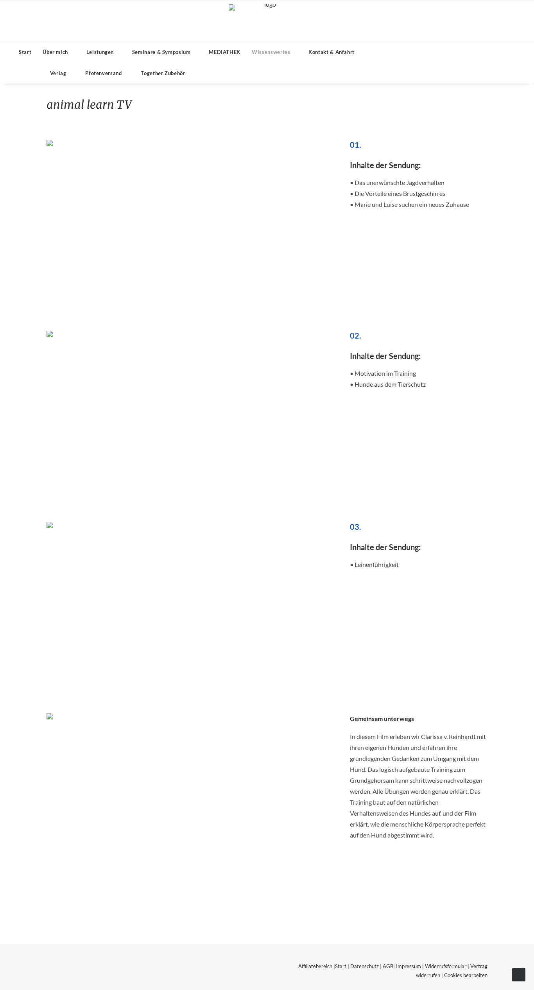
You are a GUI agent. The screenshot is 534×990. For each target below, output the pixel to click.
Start (25, 52)
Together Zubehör (163, 73)
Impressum (408, 966)
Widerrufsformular (445, 966)
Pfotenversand (103, 73)
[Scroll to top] (518, 973)
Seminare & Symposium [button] (161, 52)
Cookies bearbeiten (465, 975)
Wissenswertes (271, 52)
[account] (209, 73)
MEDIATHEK (224, 52)
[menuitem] (25, 52)
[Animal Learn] (267, 21)
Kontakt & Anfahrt (331, 52)
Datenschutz (364, 966)
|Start (339, 966)
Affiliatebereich (315, 966)
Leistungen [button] (100, 52)
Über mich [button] (55, 52)
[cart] (221, 73)
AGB (388, 966)
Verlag (58, 73)
